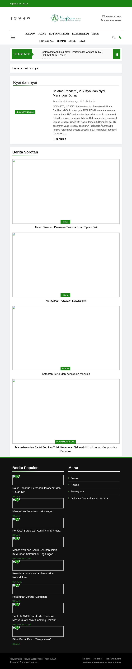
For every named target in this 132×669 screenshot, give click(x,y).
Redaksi (75, 484)
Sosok (72, 41)
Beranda (30, 34)
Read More (58, 138)
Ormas (95, 34)
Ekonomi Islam (80, 34)
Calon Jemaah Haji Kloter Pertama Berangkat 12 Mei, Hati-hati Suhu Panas (72, 53)
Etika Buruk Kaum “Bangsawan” (31, 639)
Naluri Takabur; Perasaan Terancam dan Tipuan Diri (66, 227)
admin (59, 101)
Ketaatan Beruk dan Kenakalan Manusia (66, 373)
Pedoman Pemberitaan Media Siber (89, 498)
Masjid (42, 34)
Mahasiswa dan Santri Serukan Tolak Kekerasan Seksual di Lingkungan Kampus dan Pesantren (34, 553)
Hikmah (61, 41)
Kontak (74, 478)
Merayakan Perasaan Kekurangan (66, 300)
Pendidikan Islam (59, 34)
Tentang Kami (78, 491)
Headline (17, 582)
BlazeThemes (31, 662)
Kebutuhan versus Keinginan (29, 596)
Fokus (82, 41)
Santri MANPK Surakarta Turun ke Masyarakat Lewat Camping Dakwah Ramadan (34, 620)
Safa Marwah (46, 41)
